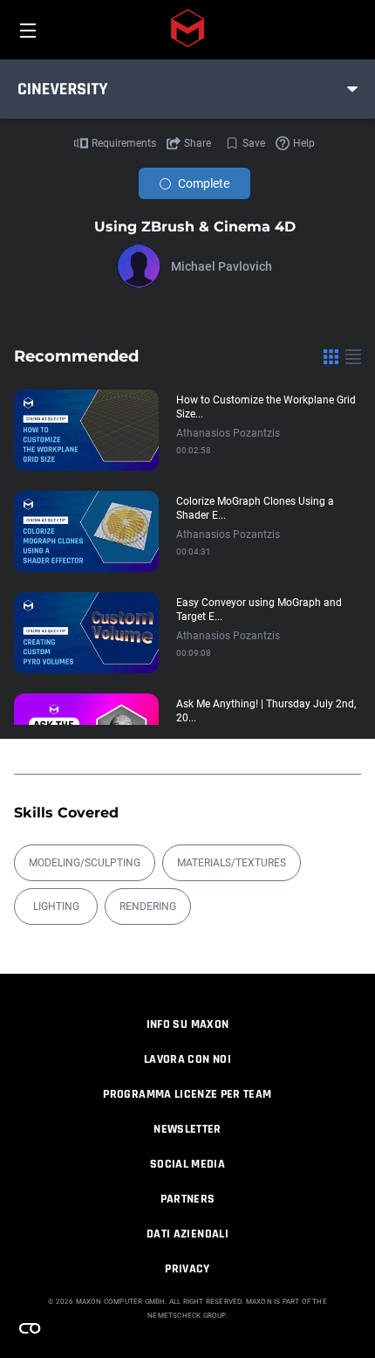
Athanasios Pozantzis (228, 433)
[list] (353, 356)
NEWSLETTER (187, 1129)
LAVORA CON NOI (187, 1059)
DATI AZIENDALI (187, 1234)
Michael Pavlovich (221, 266)
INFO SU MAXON (188, 1024)
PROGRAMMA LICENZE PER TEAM (187, 1094)
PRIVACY (187, 1269)
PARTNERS (187, 1199)
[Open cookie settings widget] (30, 1328)
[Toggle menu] (352, 89)
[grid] (331, 356)
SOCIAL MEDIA (187, 1164)
